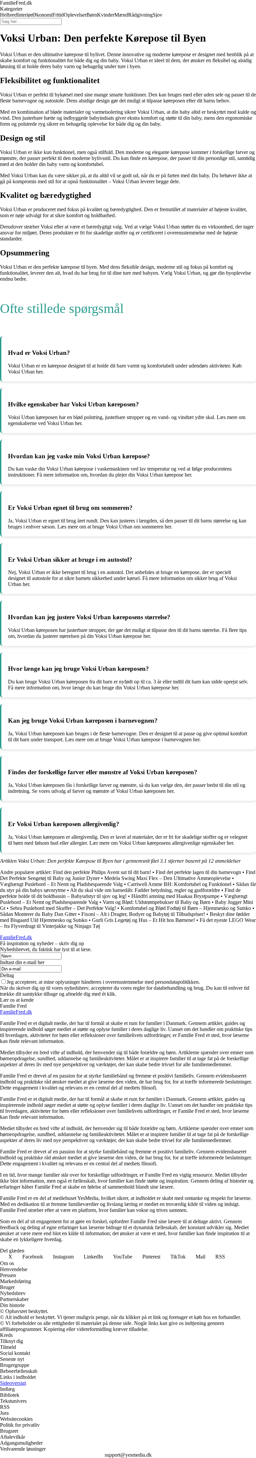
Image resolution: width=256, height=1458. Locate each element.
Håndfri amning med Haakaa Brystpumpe (175, 896)
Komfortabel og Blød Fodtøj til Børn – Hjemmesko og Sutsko (186, 908)
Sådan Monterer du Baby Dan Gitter (38, 914)
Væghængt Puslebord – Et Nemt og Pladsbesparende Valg (61, 884)
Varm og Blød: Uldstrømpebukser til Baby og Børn (156, 902)
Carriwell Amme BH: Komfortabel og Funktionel (179, 884)
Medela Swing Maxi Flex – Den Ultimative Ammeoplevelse (167, 878)
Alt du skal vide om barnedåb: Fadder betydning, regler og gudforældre (145, 890)
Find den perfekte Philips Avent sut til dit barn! (102, 872)
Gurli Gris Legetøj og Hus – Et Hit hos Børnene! (143, 920)
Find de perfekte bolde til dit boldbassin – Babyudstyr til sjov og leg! (120, 893)
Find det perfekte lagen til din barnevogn (198, 872)
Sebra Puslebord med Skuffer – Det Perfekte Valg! (63, 908)
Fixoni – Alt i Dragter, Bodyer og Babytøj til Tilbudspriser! (143, 914)
